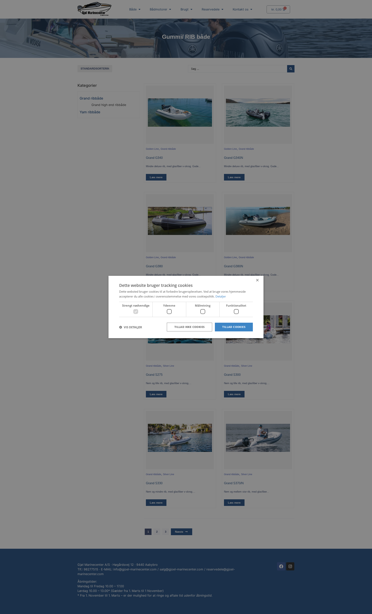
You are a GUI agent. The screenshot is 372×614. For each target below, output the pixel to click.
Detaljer (220, 296)
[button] (130, 327)
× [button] (257, 280)
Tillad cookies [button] (233, 327)
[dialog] (186, 307)
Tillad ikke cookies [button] (189, 327)
